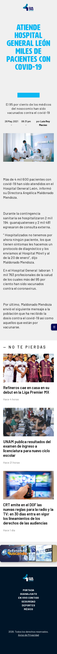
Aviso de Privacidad (28, 634)
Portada (28, 590)
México (28, 609)
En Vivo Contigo (28, 597)
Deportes (28, 605)
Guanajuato (28, 593)
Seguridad (28, 601)
